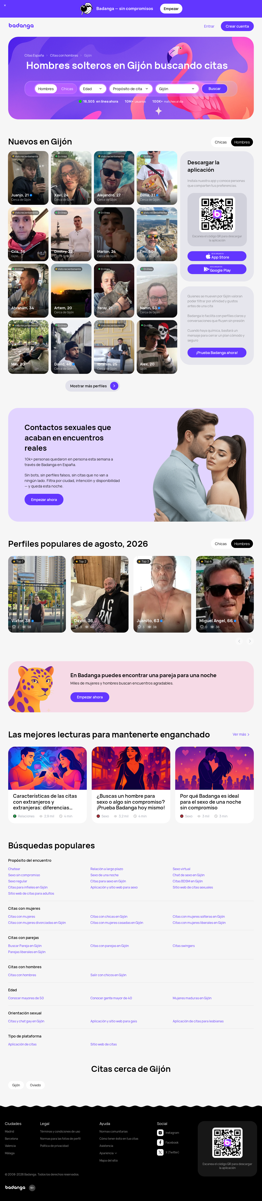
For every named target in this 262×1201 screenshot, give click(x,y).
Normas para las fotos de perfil (60, 1139)
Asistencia (106, 1146)
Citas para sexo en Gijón (108, 881)
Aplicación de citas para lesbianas (198, 1021)
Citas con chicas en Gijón (108, 916)
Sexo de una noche (104, 875)
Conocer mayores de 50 (26, 998)
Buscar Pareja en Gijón (25, 945)
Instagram (172, 1133)
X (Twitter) (172, 1152)
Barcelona (11, 1139)
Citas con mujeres (21, 916)
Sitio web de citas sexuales (193, 887)
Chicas (67, 88)
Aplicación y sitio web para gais (113, 1021)
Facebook (172, 1142)
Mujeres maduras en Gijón (192, 998)
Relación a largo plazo (106, 869)
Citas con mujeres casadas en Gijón (116, 922)
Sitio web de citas (103, 1044)
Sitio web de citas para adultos (31, 893)
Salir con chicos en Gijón (108, 975)
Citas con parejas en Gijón (109, 945)
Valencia (10, 1146)
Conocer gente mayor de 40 (111, 998)
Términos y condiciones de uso (60, 1131)
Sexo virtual (181, 869)
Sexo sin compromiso (24, 875)
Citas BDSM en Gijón (188, 881)
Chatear (14, 869)
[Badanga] (21, 26)
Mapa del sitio (108, 1160)
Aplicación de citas (22, 1044)
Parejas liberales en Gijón (26, 952)
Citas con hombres (64, 55)
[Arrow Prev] (239, 641)
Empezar (171, 8)
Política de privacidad (54, 1146)
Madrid (9, 1131)
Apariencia (106, 1153)
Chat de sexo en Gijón (188, 875)
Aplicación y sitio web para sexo (114, 887)
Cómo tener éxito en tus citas (118, 1139)
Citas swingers (184, 945)
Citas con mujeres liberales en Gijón (199, 922)
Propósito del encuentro (29, 860)
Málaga (10, 1153)
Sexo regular (17, 881)
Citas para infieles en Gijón (27, 887)
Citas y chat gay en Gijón (26, 1021)
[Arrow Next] (250, 641)
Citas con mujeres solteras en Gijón (199, 916)
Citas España (34, 55)
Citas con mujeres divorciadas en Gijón (37, 922)
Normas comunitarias (113, 1131)
